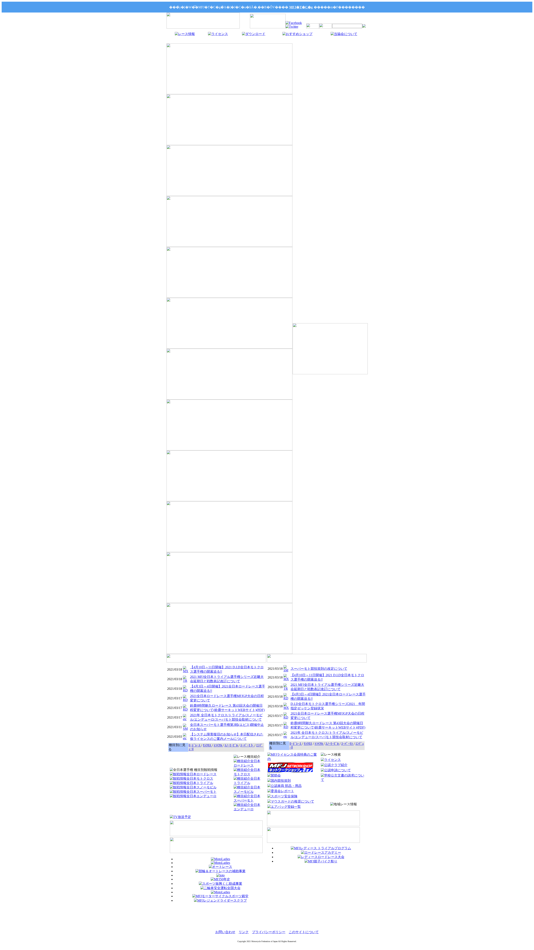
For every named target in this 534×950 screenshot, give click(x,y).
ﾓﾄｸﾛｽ (207, 745)
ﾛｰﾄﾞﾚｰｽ (195, 745)
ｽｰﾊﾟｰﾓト (247, 745)
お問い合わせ (225, 932)
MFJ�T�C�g (301, 7)
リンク (244, 932)
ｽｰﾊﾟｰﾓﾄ (347, 743)
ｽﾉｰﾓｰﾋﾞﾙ (231, 745)
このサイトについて (304, 932)
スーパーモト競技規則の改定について (319, 668)
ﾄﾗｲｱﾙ (218, 745)
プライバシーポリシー (268, 932)
